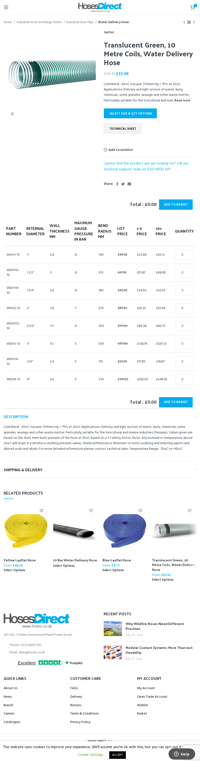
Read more (182, 100)
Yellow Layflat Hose (20, 560)
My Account (146, 688)
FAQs (74, 688)
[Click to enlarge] (12, 114)
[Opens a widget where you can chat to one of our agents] (181, 754)
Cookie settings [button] (90, 755)
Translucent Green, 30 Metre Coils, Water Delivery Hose (174, 565)
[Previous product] (184, 22)
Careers (9, 713)
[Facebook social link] (117, 184)
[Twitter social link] (123, 184)
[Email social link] (129, 184)
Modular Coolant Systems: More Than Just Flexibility (159, 650)
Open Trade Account (152, 697)
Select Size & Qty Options (131, 113)
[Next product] (193, 22)
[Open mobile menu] (6, 7)
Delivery (76, 697)
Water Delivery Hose (113, 22)
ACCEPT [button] (117, 755)
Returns (75, 705)
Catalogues (12, 722)
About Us (10, 688)
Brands (8, 705)
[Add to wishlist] (41, 511)
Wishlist (142, 705)
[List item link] (50, 645)
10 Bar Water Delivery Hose (75, 560)
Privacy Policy (80, 722)
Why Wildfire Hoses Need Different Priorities (155, 626)
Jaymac (109, 32)
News (8, 697)
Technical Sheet (123, 128)
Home (8, 22)
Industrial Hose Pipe (80, 22)
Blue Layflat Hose (116, 560)
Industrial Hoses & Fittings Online (39, 22)
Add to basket (176, 204)
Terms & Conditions (84, 713)
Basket (142, 713)
